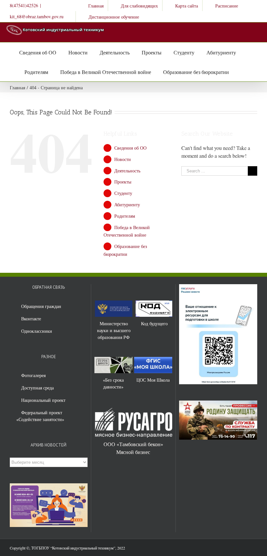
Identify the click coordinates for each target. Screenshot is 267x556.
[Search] (236, 71)
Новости (122, 159)
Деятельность (127, 171)
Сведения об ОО (130, 148)
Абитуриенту (127, 204)
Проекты (122, 182)
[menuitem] (92, 5)
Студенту (123, 193)
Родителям (124, 216)
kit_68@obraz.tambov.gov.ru (36, 16)
